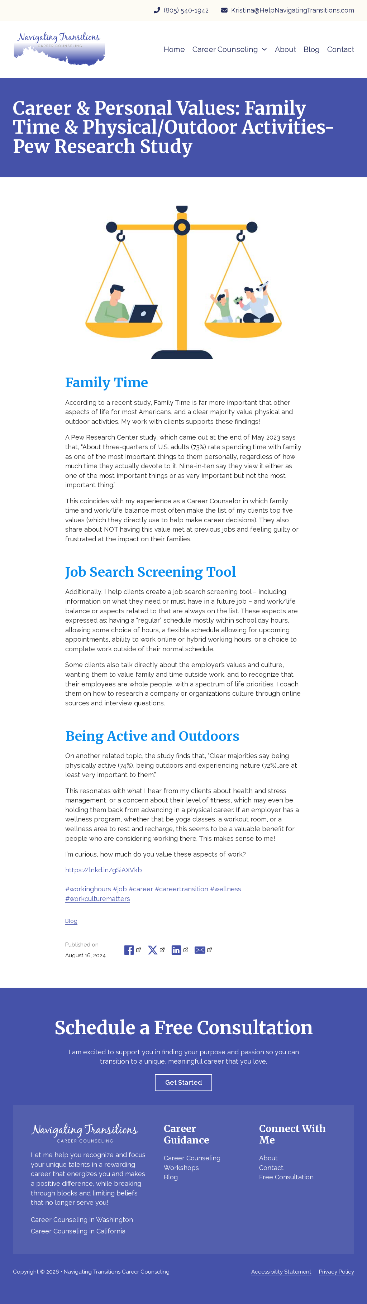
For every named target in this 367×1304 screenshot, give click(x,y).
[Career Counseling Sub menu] (264, 49)
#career (141, 889)
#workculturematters (97, 898)
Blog (312, 49)
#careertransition (181, 889)
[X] (156, 950)
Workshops (181, 1167)
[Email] (204, 950)
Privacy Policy (336, 1272)
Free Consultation (286, 1177)
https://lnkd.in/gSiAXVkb (103, 870)
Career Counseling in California (78, 1231)
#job (120, 889)
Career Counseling (192, 1158)
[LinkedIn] (180, 950)
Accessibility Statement (281, 1272)
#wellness (225, 889)
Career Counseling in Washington (82, 1219)
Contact (340, 49)
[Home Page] (59, 49)
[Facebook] (133, 950)
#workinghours (88, 889)
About (285, 49)
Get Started (183, 1082)
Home (174, 49)
